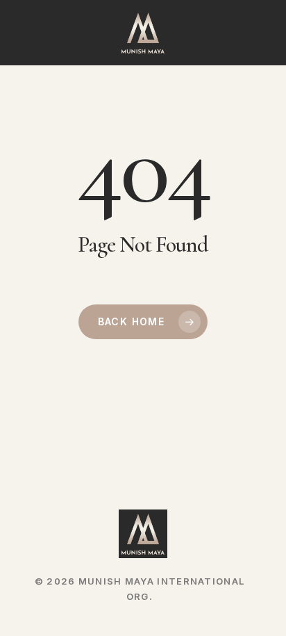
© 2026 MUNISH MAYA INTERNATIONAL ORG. (140, 583)
